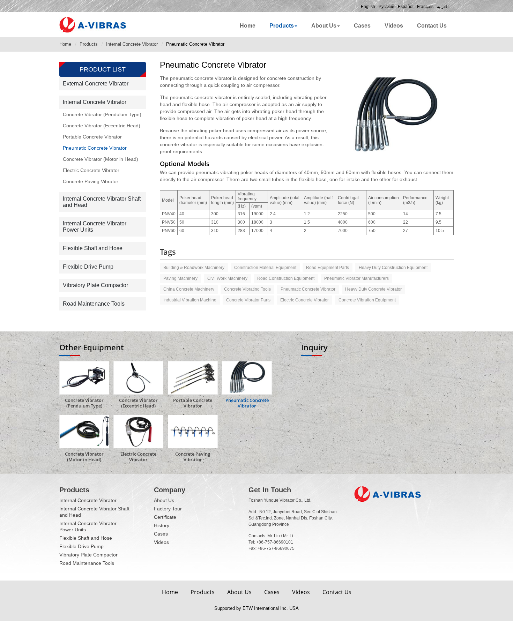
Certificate (165, 517)
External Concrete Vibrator (95, 84)
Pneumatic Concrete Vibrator (95, 148)
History (161, 525)
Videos (394, 26)
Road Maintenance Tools (94, 304)
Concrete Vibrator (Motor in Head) (100, 159)
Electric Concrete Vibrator (91, 170)
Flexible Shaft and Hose (92, 248)
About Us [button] (323, 26)
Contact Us (432, 26)
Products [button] (281, 26)
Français (425, 7)
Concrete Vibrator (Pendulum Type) (102, 114)
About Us (164, 500)
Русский (386, 7)
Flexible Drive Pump (88, 267)
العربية (442, 7)
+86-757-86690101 (274, 542)
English (368, 7)
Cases (362, 26)
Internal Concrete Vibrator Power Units (94, 226)
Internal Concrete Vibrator (132, 44)
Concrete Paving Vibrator (90, 181)
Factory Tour (168, 508)
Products (89, 44)
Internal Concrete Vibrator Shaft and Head (102, 202)
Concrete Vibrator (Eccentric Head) (101, 125)
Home (247, 26)
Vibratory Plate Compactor (95, 285)
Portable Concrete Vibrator (92, 137)
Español (406, 7)
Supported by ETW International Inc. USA (256, 608)
